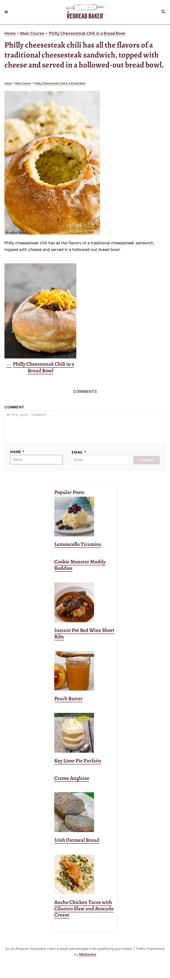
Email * (79, 452)
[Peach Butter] (85, 671)
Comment (14, 407)
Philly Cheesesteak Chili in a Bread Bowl (87, 33)
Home (10, 33)
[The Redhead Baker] (85, 12)
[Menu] (6, 12)
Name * (17, 452)
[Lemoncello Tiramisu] (85, 516)
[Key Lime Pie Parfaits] (85, 733)
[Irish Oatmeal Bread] (85, 812)
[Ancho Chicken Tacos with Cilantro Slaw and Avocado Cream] (85, 874)
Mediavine (87, 954)
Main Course (32, 33)
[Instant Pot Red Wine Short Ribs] (85, 602)
